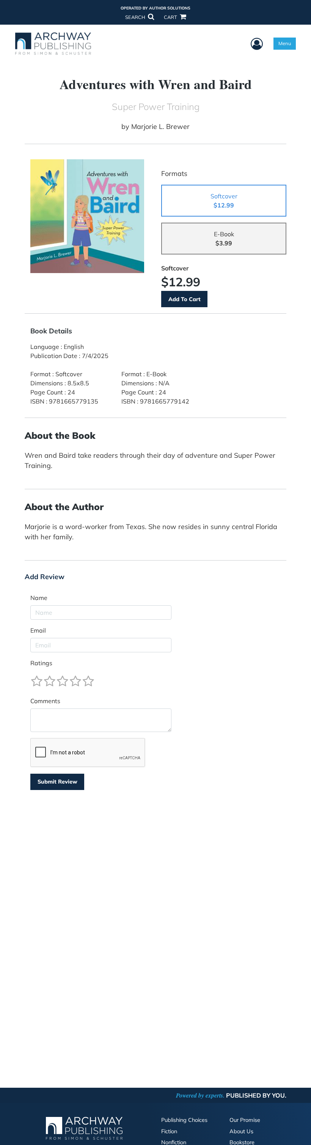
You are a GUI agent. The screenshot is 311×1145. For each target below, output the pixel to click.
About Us (241, 1131)
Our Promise (244, 1120)
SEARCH (135, 17)
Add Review (44, 577)
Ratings (41, 663)
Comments (45, 701)
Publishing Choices (184, 1120)
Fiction (169, 1131)
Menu (284, 43)
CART (171, 17)
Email (38, 630)
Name (38, 598)
